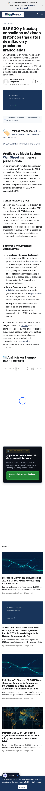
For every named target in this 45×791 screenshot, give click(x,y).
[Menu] (42, 14)
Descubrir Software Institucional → (22, 475)
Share (37, 82)
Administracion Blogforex (17, 80)
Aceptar (22, 787)
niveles (24, 326)
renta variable (24, 341)
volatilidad (10, 290)
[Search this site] (38, 14)
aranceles (34, 261)
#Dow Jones (24, 134)
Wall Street (11, 157)
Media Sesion (8, 24)
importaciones (35, 293)
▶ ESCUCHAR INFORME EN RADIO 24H (21, 144)
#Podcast (12, 137)
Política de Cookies (33, 782)
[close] (42, 5)
